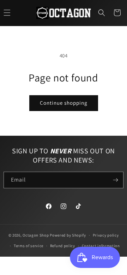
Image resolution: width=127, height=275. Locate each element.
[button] (101, 12)
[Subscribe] (115, 180)
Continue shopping (63, 102)
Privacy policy (106, 235)
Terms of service (28, 245)
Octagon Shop (36, 235)
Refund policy (62, 245)
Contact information (101, 245)
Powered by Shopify (68, 235)
